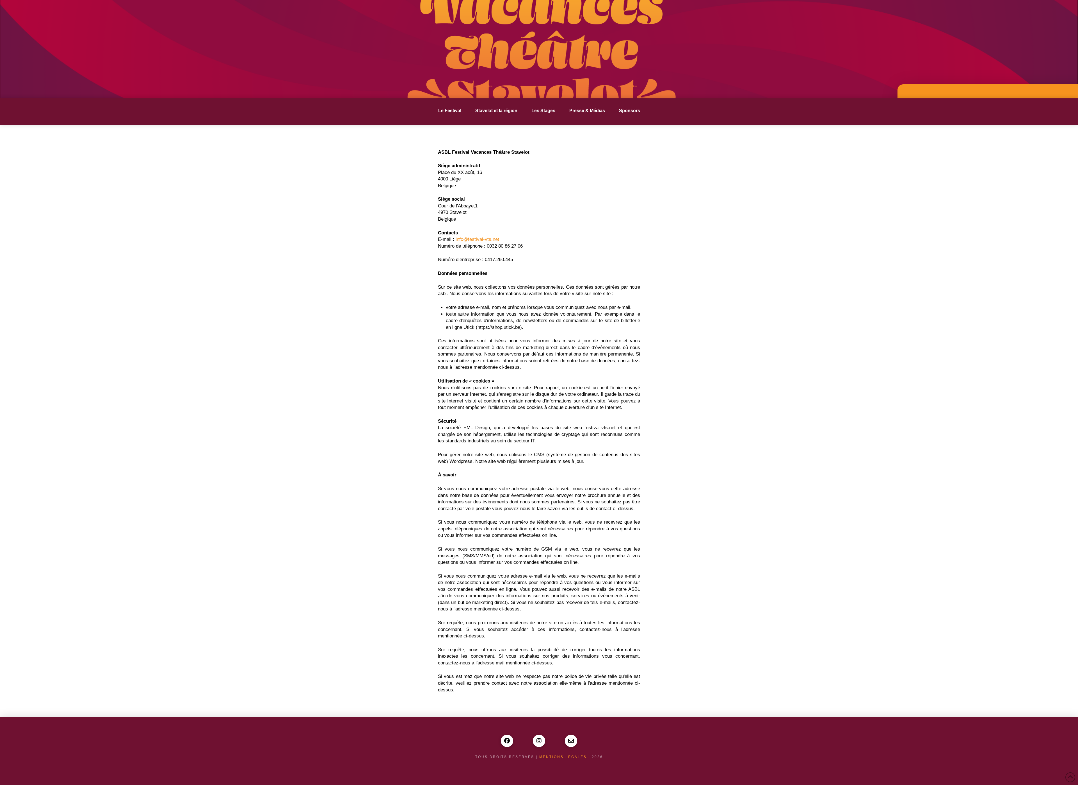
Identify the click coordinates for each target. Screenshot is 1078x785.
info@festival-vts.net (477, 239)
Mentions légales (563, 757)
